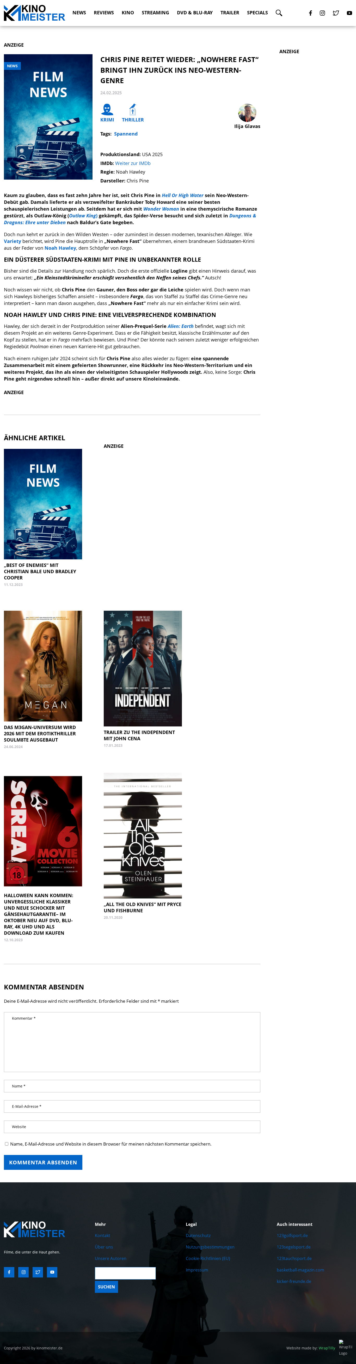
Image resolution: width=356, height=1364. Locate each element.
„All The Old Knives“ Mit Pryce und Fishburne (142, 907)
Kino (128, 13)
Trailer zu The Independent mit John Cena (139, 735)
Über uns (104, 1247)
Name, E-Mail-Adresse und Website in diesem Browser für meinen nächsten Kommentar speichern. (111, 1144)
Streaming (155, 13)
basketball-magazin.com (300, 1270)
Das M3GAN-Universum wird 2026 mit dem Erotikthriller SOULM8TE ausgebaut (40, 733)
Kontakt (102, 1235)
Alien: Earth (181, 326)
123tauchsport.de (294, 1258)
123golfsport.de (292, 1235)
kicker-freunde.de (294, 1281)
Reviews (104, 13)
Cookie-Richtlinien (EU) (208, 1258)
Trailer (229, 13)
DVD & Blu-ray (195, 13)
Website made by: (310, 1347)
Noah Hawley (60, 248)
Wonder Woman (161, 209)
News (79, 13)
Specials (257, 13)
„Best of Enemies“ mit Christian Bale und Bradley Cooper (40, 571)
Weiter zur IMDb (133, 163)
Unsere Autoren (110, 1258)
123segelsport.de (294, 1247)
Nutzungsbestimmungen (210, 1247)
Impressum (197, 1270)
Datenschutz (198, 1235)
